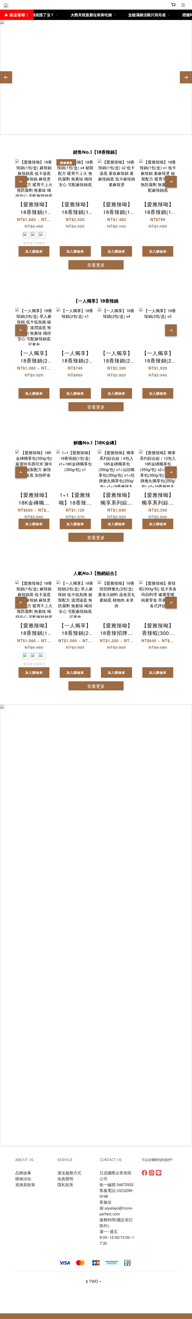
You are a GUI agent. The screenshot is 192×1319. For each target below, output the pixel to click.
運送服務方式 (69, 1173)
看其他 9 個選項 (34, 243)
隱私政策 (65, 1184)
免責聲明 (65, 1178)
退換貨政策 (25, 1184)
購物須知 (23, 1178)
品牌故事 (23, 1173)
